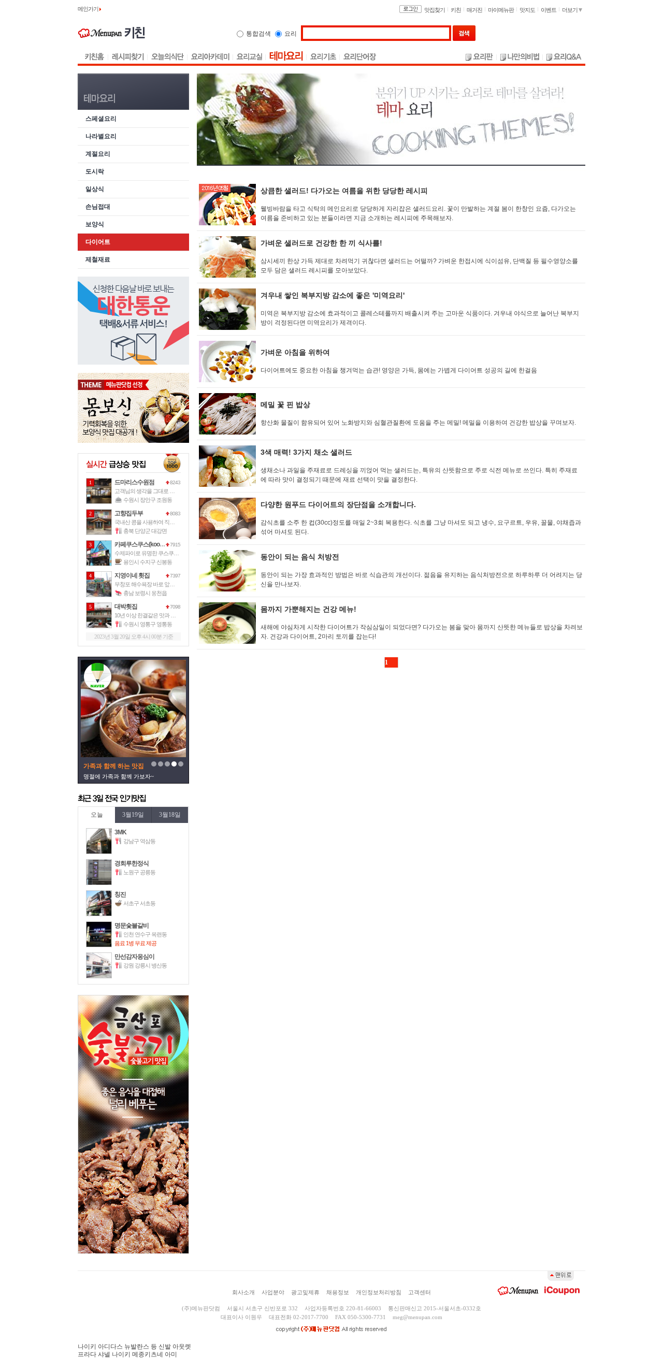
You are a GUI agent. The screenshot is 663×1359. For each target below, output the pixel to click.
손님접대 (97, 207)
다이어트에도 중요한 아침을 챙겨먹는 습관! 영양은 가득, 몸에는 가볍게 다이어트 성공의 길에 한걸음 (399, 370)
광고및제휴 (305, 1292)
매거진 (474, 10)
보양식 (94, 224)
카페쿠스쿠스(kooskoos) (145, 544)
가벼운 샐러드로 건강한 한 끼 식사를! (321, 243)
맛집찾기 (434, 10)
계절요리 (97, 154)
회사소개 (243, 1292)
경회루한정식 (131, 863)
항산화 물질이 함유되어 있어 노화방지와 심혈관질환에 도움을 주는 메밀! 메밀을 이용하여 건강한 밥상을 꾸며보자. (418, 422)
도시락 (94, 171)
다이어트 (97, 242)
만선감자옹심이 (134, 956)
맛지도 (527, 10)
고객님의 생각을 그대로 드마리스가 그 (157, 491)
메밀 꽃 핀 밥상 (285, 404)
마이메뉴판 (501, 10)
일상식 (94, 189)
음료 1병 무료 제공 (135, 943)
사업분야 (273, 1292)
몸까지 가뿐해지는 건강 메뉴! (308, 609)
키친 (456, 10)
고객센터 (419, 1292)
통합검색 (258, 33)
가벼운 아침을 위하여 (295, 352)
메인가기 (88, 9)
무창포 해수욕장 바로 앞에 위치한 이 (155, 584)
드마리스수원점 (134, 482)
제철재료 (97, 259)
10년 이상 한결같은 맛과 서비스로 (152, 615)
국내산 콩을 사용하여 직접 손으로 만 (155, 522)
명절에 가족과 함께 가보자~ (118, 776)
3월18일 (170, 814)
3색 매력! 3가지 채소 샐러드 (306, 452)
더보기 (570, 10)
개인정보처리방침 (378, 1292)
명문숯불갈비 (131, 925)
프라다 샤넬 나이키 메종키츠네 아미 (127, 1354)
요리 (290, 33)
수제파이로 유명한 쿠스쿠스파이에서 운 (160, 553)
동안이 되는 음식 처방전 (300, 557)
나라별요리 (101, 136)
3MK (120, 832)
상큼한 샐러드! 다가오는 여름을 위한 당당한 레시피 (344, 190)
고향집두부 (128, 513)
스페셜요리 (101, 118)
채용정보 (337, 1292)
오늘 (97, 814)
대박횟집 (125, 606)
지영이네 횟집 (132, 575)
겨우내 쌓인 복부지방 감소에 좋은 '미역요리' (333, 295)
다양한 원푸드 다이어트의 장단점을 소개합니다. (338, 504)
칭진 (120, 894)
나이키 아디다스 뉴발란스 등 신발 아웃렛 (134, 1346)
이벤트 (548, 10)
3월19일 (133, 814)
